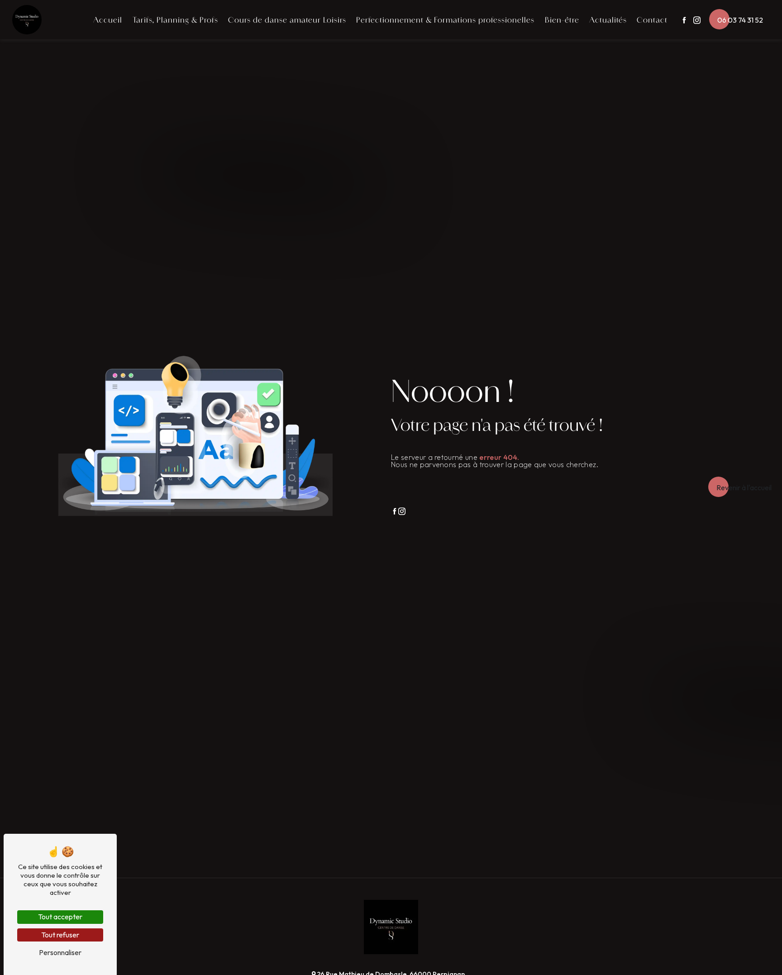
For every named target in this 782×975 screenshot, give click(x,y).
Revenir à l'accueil (744, 487)
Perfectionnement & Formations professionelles (445, 19)
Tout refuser (60, 934)
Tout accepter (60, 916)
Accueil (107, 19)
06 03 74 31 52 (740, 19)
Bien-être (562, 19)
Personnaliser (60, 952)
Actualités (608, 19)
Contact (652, 19)
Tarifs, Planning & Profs (175, 19)
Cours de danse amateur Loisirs (287, 19)
